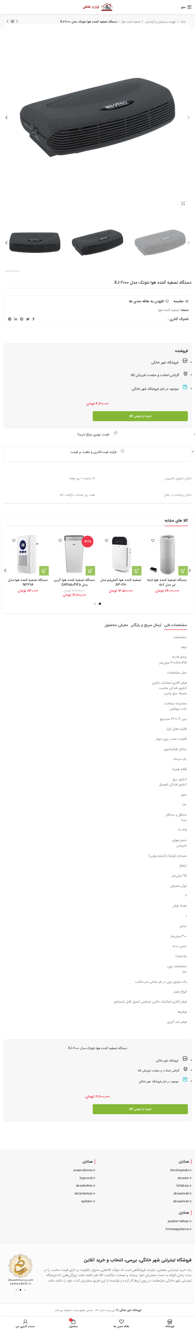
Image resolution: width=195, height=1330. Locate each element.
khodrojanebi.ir (181, 1170)
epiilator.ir (88, 1201)
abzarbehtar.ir (85, 1185)
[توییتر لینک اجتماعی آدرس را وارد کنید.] (28, 319)
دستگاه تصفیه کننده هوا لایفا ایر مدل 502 (167, 582)
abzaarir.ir (184, 1178)
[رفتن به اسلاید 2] (20, 1290)
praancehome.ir (84, 1170)
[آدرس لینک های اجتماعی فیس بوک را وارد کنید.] (33, 319)
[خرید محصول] (136, 570)
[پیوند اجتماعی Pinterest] (22, 319)
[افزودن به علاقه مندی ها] (153, 540)
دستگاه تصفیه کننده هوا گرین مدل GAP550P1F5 (74, 582)
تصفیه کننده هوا (168, 310)
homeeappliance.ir (178, 1229)
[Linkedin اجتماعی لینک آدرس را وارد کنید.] (16, 319)
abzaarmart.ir (182, 1201)
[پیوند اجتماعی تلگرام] (10, 319)
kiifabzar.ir (184, 1185)
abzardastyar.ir (84, 1193)
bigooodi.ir (87, 1178)
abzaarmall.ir (182, 1193)
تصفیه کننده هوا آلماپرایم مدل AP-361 (120, 582)
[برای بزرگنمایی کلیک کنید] (183, 203)
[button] (9, 1269)
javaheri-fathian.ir (179, 1221)
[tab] (175, 625)
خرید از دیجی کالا (140, 416)
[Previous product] (17, 21)
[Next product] (7, 21)
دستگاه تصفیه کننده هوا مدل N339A (28, 582)
